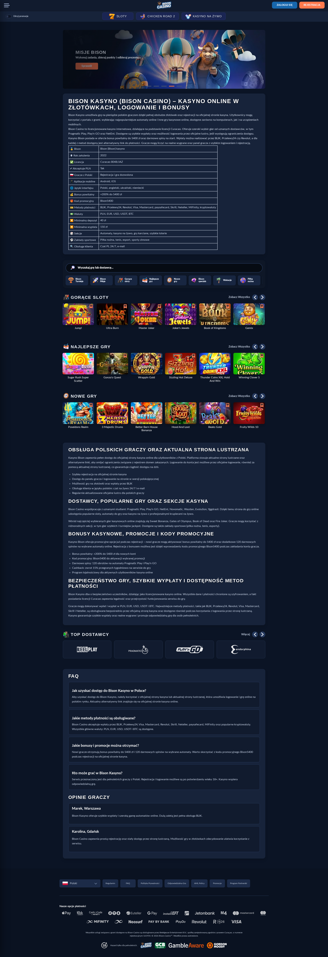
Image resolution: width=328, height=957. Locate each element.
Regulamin (110, 883)
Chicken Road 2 (161, 16)
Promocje (217, 883)
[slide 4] (171, 86)
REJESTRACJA (312, 5)
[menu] (7, 5)
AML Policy (199, 883)
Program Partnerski (238, 883)
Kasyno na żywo (207, 16)
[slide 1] (148, 86)
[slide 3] (164, 86)
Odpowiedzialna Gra (177, 883)
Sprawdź (86, 66)
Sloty (122, 16)
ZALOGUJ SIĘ (284, 5)
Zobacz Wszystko (239, 297)
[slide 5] (179, 86)
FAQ (128, 883)
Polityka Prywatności (150, 883)
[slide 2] (156, 86)
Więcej (245, 634)
